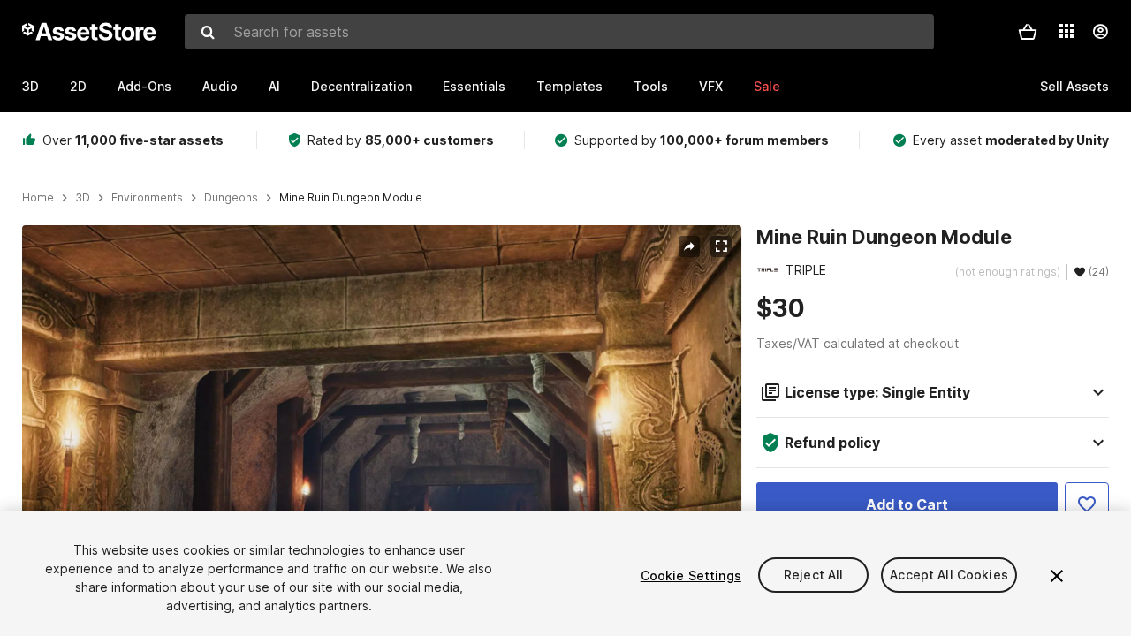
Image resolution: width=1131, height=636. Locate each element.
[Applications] (1066, 31)
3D (30, 86)
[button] (1027, 31)
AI (274, 86)
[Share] (689, 246)
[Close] (1056, 575)
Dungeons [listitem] (231, 198)
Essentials (474, 86)
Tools (651, 86)
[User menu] (1100, 32)
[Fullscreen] (721, 246)
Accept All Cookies (949, 575)
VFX (711, 86)
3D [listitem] (82, 198)
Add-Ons (144, 86)
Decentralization (361, 86)
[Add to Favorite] (1087, 504)
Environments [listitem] (147, 198)
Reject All (813, 575)
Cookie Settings (691, 575)
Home (38, 198)
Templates (569, 86)
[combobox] (559, 31)
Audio (220, 86)
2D (78, 86)
